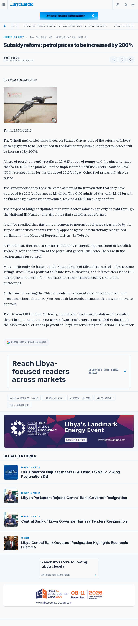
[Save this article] (122, 59)
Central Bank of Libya (24, 398)
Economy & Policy (14, 37)
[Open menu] (3, 4)
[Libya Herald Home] (22, 4)
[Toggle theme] (133, 4)
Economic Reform (80, 398)
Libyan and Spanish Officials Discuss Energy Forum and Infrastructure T (53, 26)
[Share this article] (113, 59)
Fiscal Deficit (54, 398)
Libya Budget (105, 398)
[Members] (117, 4)
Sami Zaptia (11, 57)
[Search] (125, 4)
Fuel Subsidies (19, 405)
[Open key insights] (130, 59)
